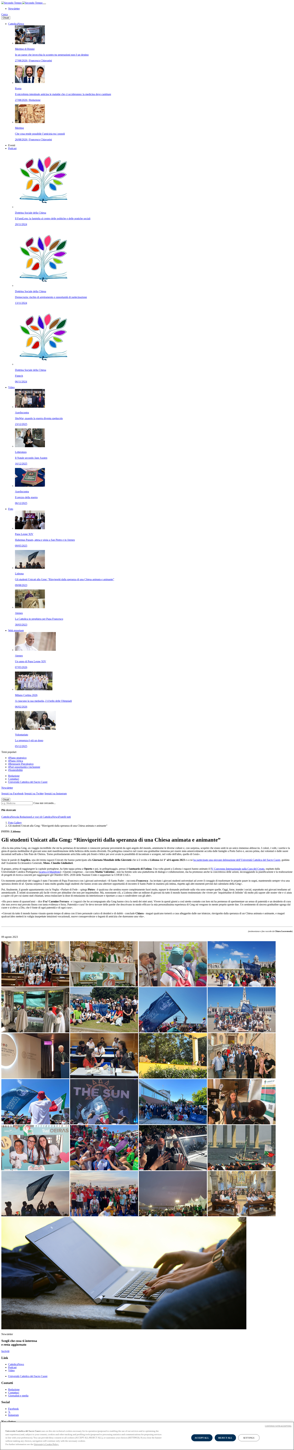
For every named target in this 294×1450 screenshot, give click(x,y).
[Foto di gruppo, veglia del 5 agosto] (104, 1215)
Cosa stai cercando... (45, 803)
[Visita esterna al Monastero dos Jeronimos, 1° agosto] (242, 985)
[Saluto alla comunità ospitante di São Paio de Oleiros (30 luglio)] (173, 1123)
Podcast (12, 148)
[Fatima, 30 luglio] (242, 1031)
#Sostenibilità (15, 770)
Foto (10, 508)
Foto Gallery (15, 822)
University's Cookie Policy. (46, 1444)
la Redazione (24, 816)
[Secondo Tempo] (22, 2)
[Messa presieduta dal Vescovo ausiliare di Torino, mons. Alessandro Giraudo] (35, 1031)
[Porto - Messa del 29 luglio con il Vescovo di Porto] (35, 1123)
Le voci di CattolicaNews (45, 816)
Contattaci (13, 778)
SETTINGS (248, 1437)
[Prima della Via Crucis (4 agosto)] (104, 1169)
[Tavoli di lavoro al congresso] (104, 1077)
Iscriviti (5, 1351)
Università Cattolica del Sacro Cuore (27, 781)
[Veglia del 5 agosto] (35, 1215)
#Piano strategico (17, 757)
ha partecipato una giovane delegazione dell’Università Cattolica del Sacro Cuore (236, 859)
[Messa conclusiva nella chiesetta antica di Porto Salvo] (242, 1215)
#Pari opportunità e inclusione (24, 767)
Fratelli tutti (65, 816)
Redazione (14, 775)
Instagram (13, 1415)
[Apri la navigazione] (44, 3)
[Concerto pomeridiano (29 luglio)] (104, 1123)
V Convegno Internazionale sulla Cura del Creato (237, 868)
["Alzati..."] (173, 1215)
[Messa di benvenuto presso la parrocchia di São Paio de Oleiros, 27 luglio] (35, 985)
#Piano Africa (15, 760)
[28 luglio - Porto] (104, 1031)
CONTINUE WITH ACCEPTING (278, 1426)
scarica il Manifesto (49, 871)
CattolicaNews (16, 23)
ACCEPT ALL (202, 1437)
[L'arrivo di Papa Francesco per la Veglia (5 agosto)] (173, 1169)
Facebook (13, 1408)
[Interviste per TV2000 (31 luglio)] (242, 1123)
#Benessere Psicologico (21, 763)
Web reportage (16, 630)
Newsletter (14, 8)
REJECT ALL (225, 1437)
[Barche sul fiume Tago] (242, 1169)
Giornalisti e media (18, 1395)
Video (11, 387)
